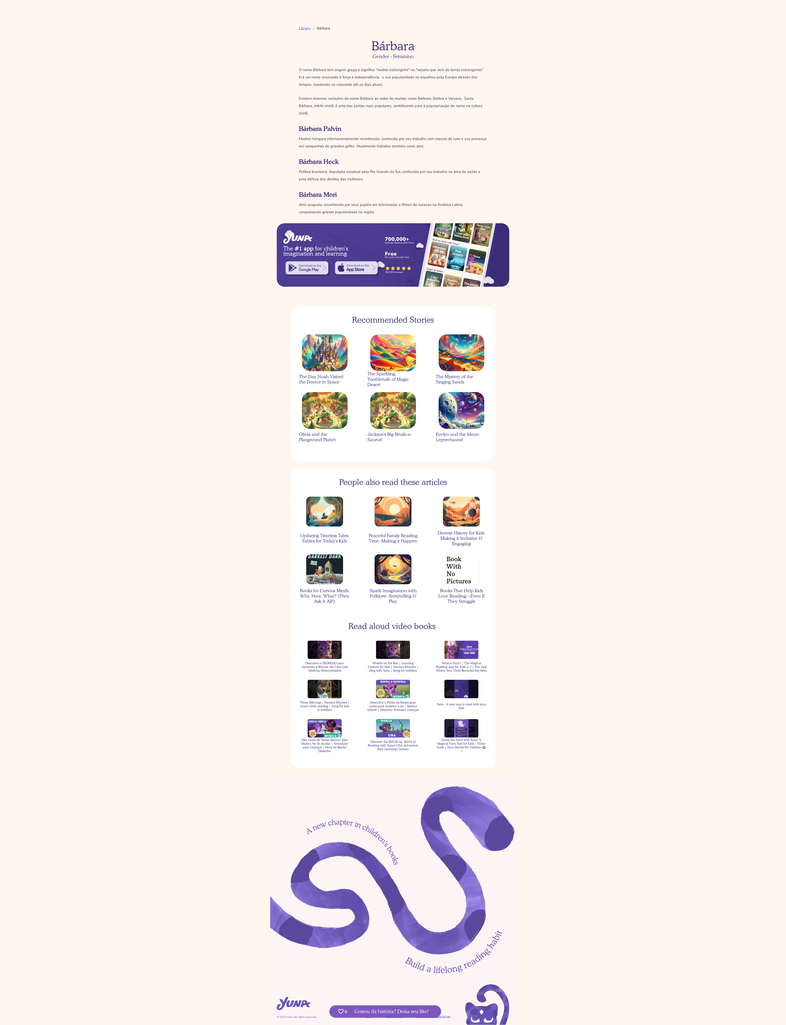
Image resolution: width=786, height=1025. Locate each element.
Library (305, 28)
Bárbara (323, 28)
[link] (307, 267)
